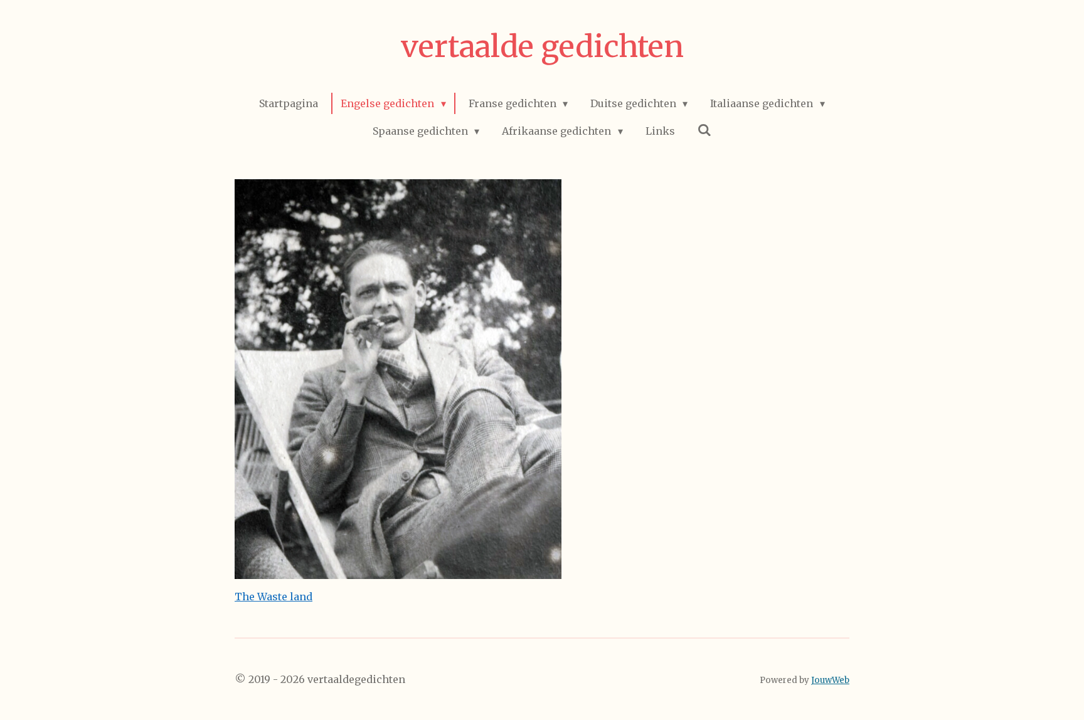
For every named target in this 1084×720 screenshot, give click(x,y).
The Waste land (273, 596)
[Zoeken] (704, 129)
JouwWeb (830, 680)
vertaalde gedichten (542, 46)
